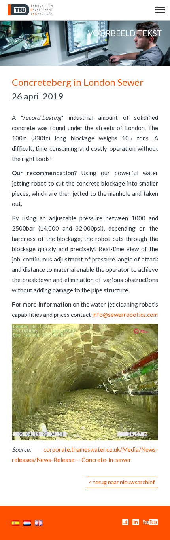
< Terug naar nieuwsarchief (122, 482)
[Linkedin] (135, 522)
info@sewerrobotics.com (125, 314)
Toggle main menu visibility (160, 9)
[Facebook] (125, 522)
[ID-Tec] (28, 10)
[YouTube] (150, 522)
